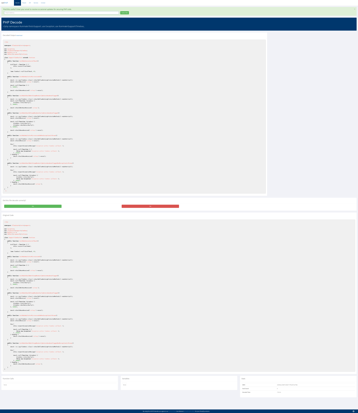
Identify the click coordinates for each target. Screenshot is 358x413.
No (150, 206)
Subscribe (124, 13)
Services (36, 3)
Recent (24, 3)
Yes (33, 206)
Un (4, 2)
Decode (17, 3)
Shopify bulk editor (189, 411)
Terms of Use (172, 411)
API (30, 3)
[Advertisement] (285, 46)
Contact (43, 3)
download (19, 35)
